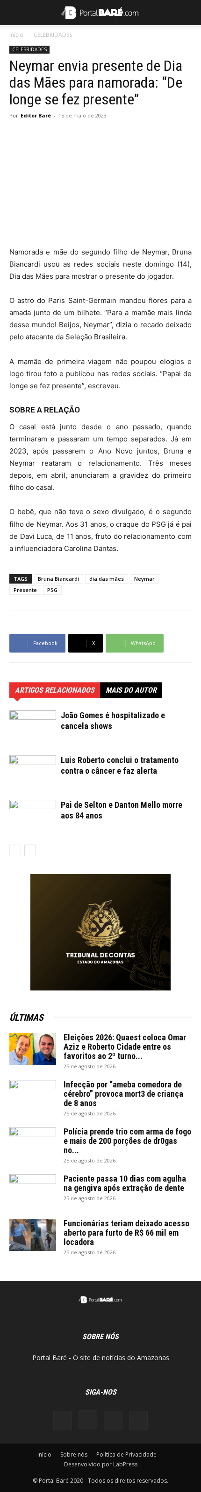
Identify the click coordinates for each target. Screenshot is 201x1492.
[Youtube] (138, 1420)
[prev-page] (15, 850)
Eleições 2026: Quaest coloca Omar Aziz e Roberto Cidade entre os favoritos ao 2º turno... (125, 1046)
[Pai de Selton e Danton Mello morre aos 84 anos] (32, 816)
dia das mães (106, 578)
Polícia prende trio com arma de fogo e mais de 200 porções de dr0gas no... (127, 1141)
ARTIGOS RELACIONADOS (54, 690)
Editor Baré (36, 115)
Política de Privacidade (126, 1454)
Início (16, 35)
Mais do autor (131, 690)
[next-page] (30, 850)
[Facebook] (62, 1420)
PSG (52, 589)
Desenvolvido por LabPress (100, 1464)
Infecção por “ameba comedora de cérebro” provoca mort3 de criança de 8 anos (123, 1093)
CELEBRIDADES (53, 35)
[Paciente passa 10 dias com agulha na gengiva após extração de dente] (32, 1190)
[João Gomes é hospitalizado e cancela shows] (32, 726)
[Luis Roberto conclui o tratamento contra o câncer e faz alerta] (32, 771)
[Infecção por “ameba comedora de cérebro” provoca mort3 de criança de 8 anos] (32, 1096)
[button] (16, 12)
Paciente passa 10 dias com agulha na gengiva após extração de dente (125, 1183)
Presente (25, 589)
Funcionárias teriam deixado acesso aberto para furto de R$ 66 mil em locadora (126, 1232)
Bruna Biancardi (58, 578)
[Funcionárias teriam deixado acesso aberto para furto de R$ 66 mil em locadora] (32, 1235)
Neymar (144, 578)
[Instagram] (88, 1419)
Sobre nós (73, 1454)
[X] (113, 1420)
